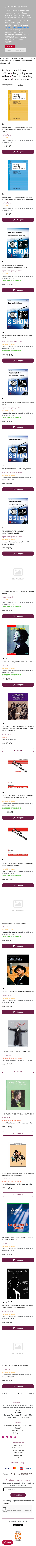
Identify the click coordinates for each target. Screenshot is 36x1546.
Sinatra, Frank (6, 135)
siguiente (31, 1393)
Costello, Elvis (6, 734)
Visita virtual (18, 1455)
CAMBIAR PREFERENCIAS (15, 50)
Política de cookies (18, 1448)
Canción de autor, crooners (22, 61)
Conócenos (18, 1445)
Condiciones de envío (18, 1450)
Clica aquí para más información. (17, 27)
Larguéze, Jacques (8, 1311)
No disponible (18, 750)
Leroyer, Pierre (17, 271)
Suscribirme (18, 1495)
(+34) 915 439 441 (18, 1430)
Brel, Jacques (7, 1055)
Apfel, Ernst (5, 927)
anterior (4, 1393)
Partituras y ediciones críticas (13, 58)
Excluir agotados (7, 84)
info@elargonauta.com (18, 1433)
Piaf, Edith (5, 665)
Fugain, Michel (6, 271)
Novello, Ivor (6, 1117)
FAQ (18, 1457)
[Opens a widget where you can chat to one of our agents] (7, 1542)
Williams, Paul (6, 1179)
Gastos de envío (18, 1452)
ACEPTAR (9, 46)
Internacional (5, 63)
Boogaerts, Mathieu (8, 597)
